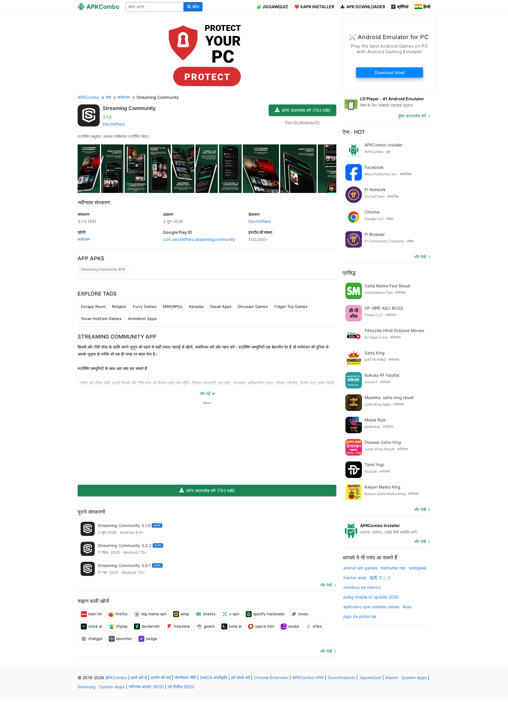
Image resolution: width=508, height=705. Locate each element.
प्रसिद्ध (348, 273)
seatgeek (418, 567)
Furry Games (144, 306)
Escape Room (93, 306)
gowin (209, 626)
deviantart (150, 626)
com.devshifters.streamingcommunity (199, 239)
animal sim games (360, 567)
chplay (122, 626)
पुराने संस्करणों (91, 512)
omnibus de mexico (362, 587)
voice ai (95, 626)
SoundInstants (341, 677)
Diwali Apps (220, 306)
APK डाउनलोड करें (306, 110)
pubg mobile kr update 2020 (371, 596)
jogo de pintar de (359, 616)
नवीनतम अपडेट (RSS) (146, 686)
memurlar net (393, 567)
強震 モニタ (380, 577)
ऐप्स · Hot (353, 132)
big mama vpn (154, 613)
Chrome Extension (271, 677)
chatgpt (95, 638)
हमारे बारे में (139, 677)
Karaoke (196, 306)
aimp (185, 613)
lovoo (303, 613)
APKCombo (88, 97)
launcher (124, 638)
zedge (151, 638)
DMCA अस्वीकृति (213, 677)
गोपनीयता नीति (185, 677)
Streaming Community (129, 108)
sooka (293, 626)
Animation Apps (142, 318)
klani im (95, 613)
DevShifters (114, 123)
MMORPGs (173, 306)
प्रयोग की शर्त (161, 677)
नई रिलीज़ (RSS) (181, 686)
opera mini (264, 626)
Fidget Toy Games (291, 306)
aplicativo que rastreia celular (371, 606)
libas (407, 606)
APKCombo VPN (308, 677)
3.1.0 (87, 221)
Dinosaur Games (253, 306)
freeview (182, 626)
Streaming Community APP (117, 337)
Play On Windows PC (302, 122)
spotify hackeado (269, 613)
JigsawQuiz (370, 677)
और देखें (326, 584)
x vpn (234, 613)
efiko (317, 626)
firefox (122, 613)
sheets (209, 613)
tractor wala (354, 577)
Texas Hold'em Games (101, 318)
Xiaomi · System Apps (406, 677)
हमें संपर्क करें (240, 677)
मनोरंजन (84, 239)
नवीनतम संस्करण (94, 202)
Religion (119, 306)
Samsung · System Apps (101, 686)
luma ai (235, 626)
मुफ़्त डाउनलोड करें (412, 115)
